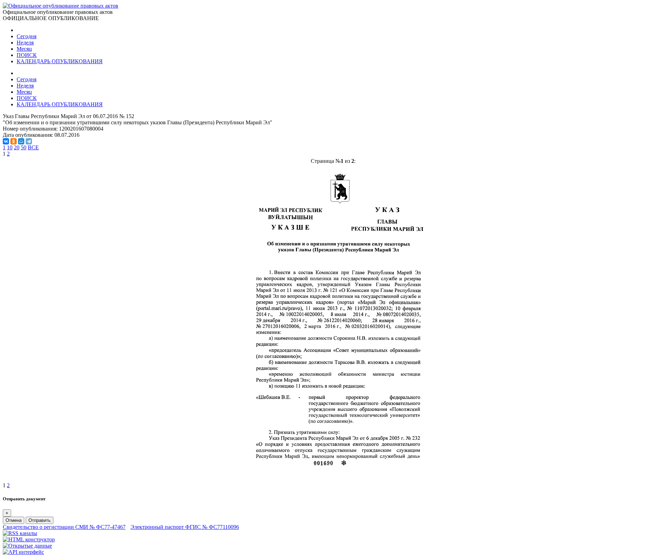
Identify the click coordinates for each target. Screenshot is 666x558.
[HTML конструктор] (29, 539)
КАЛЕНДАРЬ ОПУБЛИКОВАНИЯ (60, 61)
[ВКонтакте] (6, 141)
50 (23, 147)
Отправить (39, 520)
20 (16, 147)
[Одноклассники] (13, 141)
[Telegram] (29, 141)
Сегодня (26, 36)
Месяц (24, 49)
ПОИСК (27, 55)
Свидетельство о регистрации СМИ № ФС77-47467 (64, 527)
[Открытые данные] (27, 546)
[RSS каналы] (20, 533)
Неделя (25, 42)
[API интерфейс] (23, 552)
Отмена (14, 520)
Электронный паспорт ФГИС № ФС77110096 (184, 527)
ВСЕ (33, 147)
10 (9, 147)
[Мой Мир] (21, 141)
